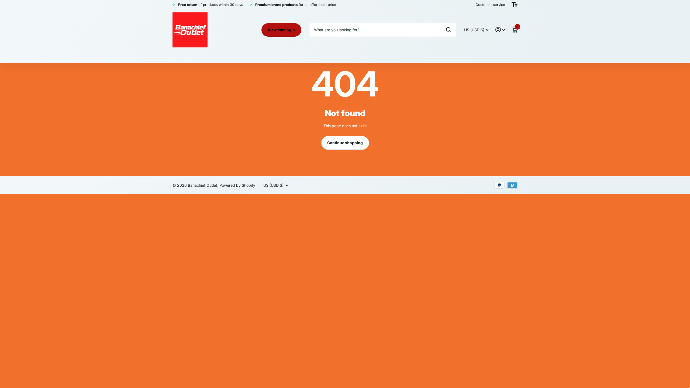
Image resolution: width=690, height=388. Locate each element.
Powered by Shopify (237, 185)
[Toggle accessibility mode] (515, 4)
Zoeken (448, 30)
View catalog (280, 29)
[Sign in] (500, 30)
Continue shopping (345, 142)
